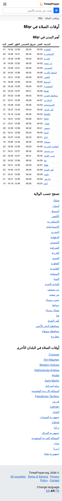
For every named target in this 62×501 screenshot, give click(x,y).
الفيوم (55, 258)
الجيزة (47, 58)
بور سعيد (48, 63)
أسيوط (47, 81)
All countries (18, 476)
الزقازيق (48, 100)
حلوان (47, 123)
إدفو (46, 183)
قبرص (55, 401)
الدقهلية (54, 237)
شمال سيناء (52, 310)
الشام (56, 412)
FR (57, 491)
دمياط (55, 305)
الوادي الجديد (52, 284)
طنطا (46, 90)
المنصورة (48, 86)
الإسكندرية (49, 54)
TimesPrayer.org (49, 4)
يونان (56, 443)
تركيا (56, 428)
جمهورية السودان (49, 417)
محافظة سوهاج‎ (50, 331)
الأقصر (55, 216)
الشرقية (54, 248)
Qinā (46, 118)
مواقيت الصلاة (52, 18)
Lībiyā (55, 422)
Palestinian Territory (47, 396)
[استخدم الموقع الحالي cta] (56, 10)
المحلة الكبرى (50, 72)
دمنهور (47, 128)
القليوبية (54, 268)
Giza (56, 200)
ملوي (46, 174)
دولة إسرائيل (52, 386)
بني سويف (49, 151)
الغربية (55, 253)
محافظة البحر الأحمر (47, 326)
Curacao (54, 354)
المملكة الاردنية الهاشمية (45, 391)
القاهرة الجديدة (51, 146)
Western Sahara (49, 365)
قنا (57, 315)
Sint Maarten (51, 360)
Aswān (47, 114)
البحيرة (55, 232)
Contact (54, 480)
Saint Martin (52, 381)
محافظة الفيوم (51, 95)
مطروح (55, 336)
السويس (48, 67)
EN (48, 491)
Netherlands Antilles (46, 370)
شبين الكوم (49, 155)
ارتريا (56, 448)
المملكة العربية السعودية (45, 438)
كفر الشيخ (49, 169)
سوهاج (47, 141)
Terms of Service (38, 476)
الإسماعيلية (49, 104)
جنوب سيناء (52, 300)
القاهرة (47, 49)
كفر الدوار (48, 109)
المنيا (46, 132)
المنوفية (54, 274)
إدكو (46, 137)
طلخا (46, 165)
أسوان (55, 206)
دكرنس (47, 178)
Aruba (55, 375)
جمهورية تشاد (51, 454)
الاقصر (47, 77)
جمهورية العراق (50, 433)
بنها (45, 160)
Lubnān (54, 407)
